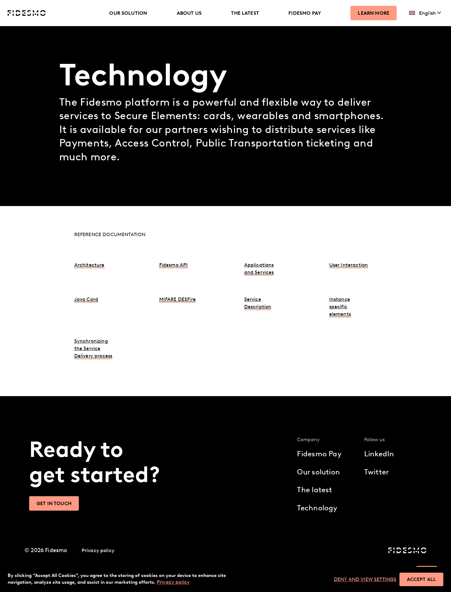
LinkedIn (379, 453)
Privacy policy (98, 550)
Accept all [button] (421, 579)
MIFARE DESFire (177, 299)
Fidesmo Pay (304, 13)
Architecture (89, 265)
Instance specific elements (340, 306)
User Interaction (348, 265)
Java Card (86, 299)
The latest (245, 13)
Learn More (373, 13)
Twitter (376, 471)
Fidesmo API (173, 265)
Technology (317, 507)
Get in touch (54, 503)
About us (189, 13)
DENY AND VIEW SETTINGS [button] (365, 579)
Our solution (128, 13)
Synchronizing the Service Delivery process (93, 348)
